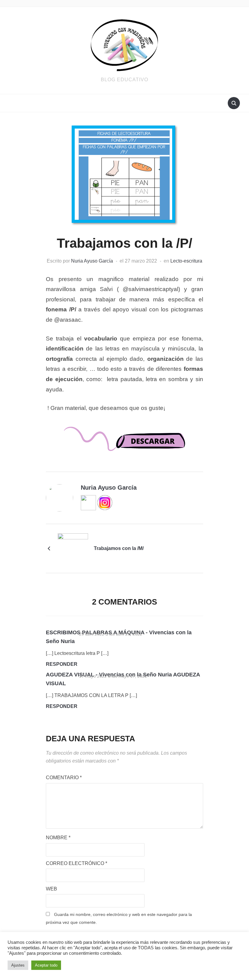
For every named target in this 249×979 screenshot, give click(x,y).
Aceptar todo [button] (46, 965)
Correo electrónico (76, 863)
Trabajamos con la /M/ (119, 548)
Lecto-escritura (186, 260)
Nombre (58, 837)
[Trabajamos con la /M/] (73, 548)
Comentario (64, 777)
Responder (61, 664)
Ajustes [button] (18, 965)
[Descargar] (124, 444)
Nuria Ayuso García (92, 260)
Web (51, 888)
